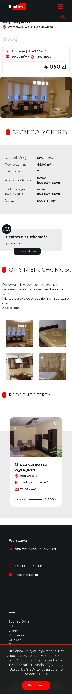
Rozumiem (36, 685)
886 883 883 (16, 243)
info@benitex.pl (26, 575)
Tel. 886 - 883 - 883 (28, 566)
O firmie (14, 626)
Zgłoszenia (16, 635)
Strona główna (19, 621)
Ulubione (15, 640)
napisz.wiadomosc (27, 251)
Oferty (13, 630)
